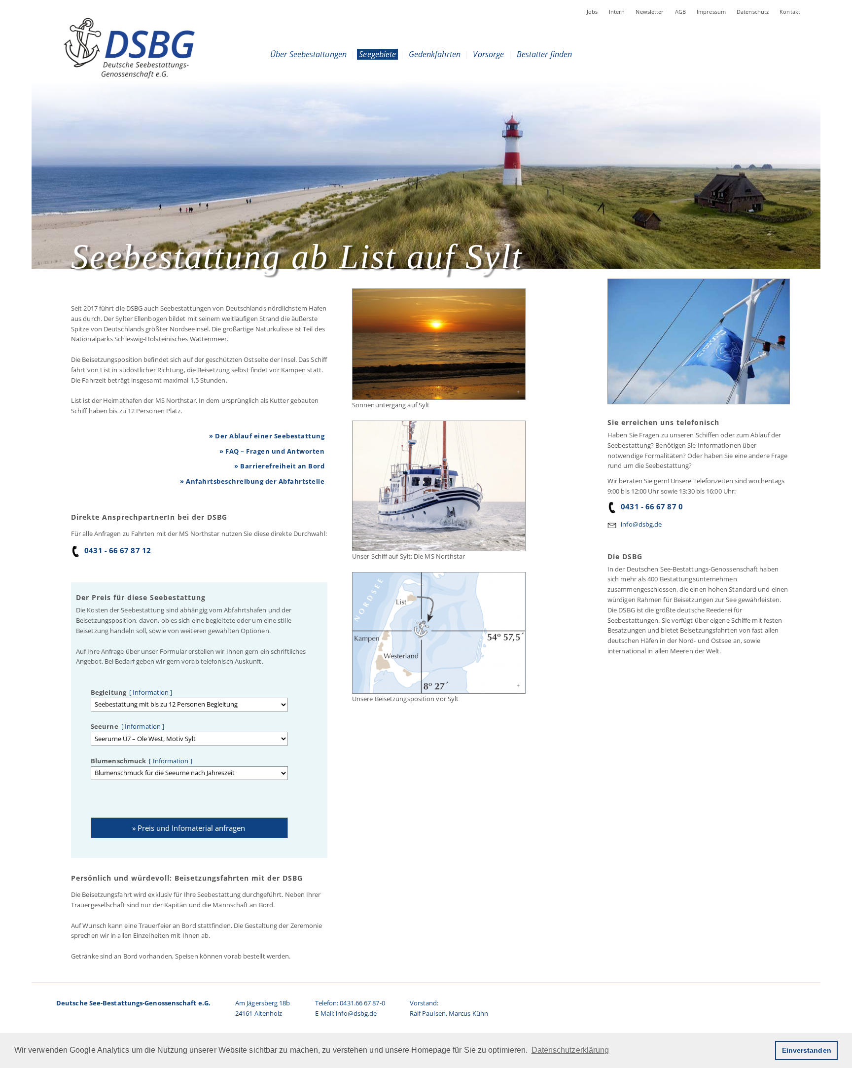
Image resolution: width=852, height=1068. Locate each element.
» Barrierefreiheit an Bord (279, 466)
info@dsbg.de (641, 524)
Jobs (592, 11)
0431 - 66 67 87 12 (117, 550)
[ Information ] (149, 692)
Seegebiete (377, 54)
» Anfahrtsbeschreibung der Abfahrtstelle (252, 481)
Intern (617, 11)
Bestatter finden (544, 54)
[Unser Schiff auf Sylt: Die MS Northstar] (438, 486)
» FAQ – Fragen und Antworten (271, 451)
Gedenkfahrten (434, 54)
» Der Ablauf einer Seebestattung (266, 435)
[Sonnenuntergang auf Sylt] (438, 344)
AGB (680, 11)
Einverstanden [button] (806, 1050)
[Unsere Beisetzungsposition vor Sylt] (438, 633)
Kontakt (790, 11)
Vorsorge (488, 54)
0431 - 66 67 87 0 (652, 506)
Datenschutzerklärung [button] (570, 1050)
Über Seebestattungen (308, 54)
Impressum (711, 11)
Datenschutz (752, 11)
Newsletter (649, 11)
